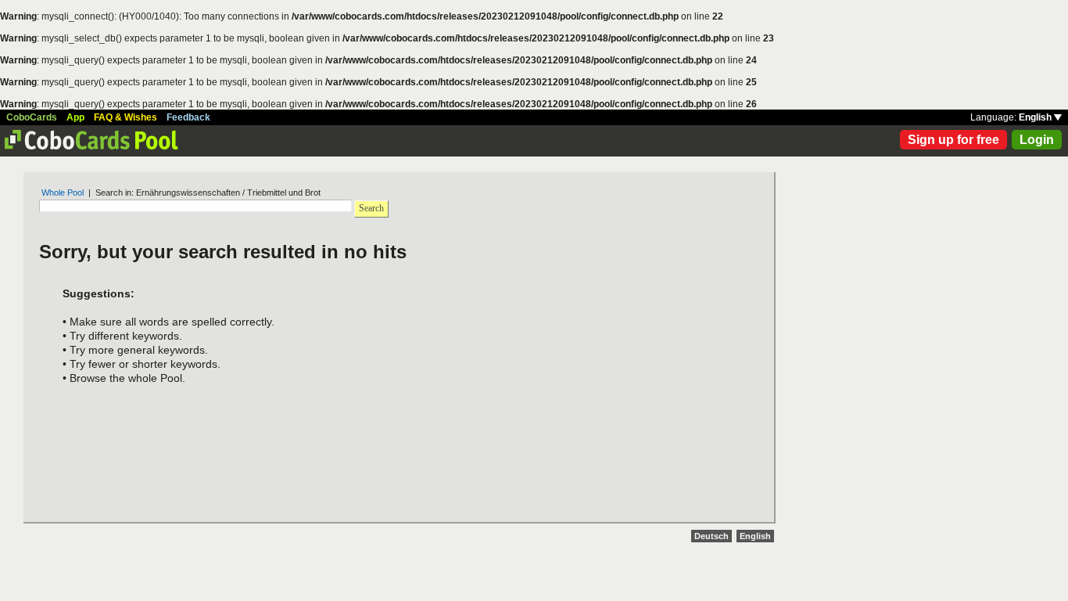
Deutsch (711, 536)
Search (371, 208)
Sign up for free (953, 139)
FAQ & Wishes (125, 117)
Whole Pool (62, 192)
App (75, 117)
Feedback (188, 117)
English (1036, 117)
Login (1037, 139)
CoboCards (31, 117)
